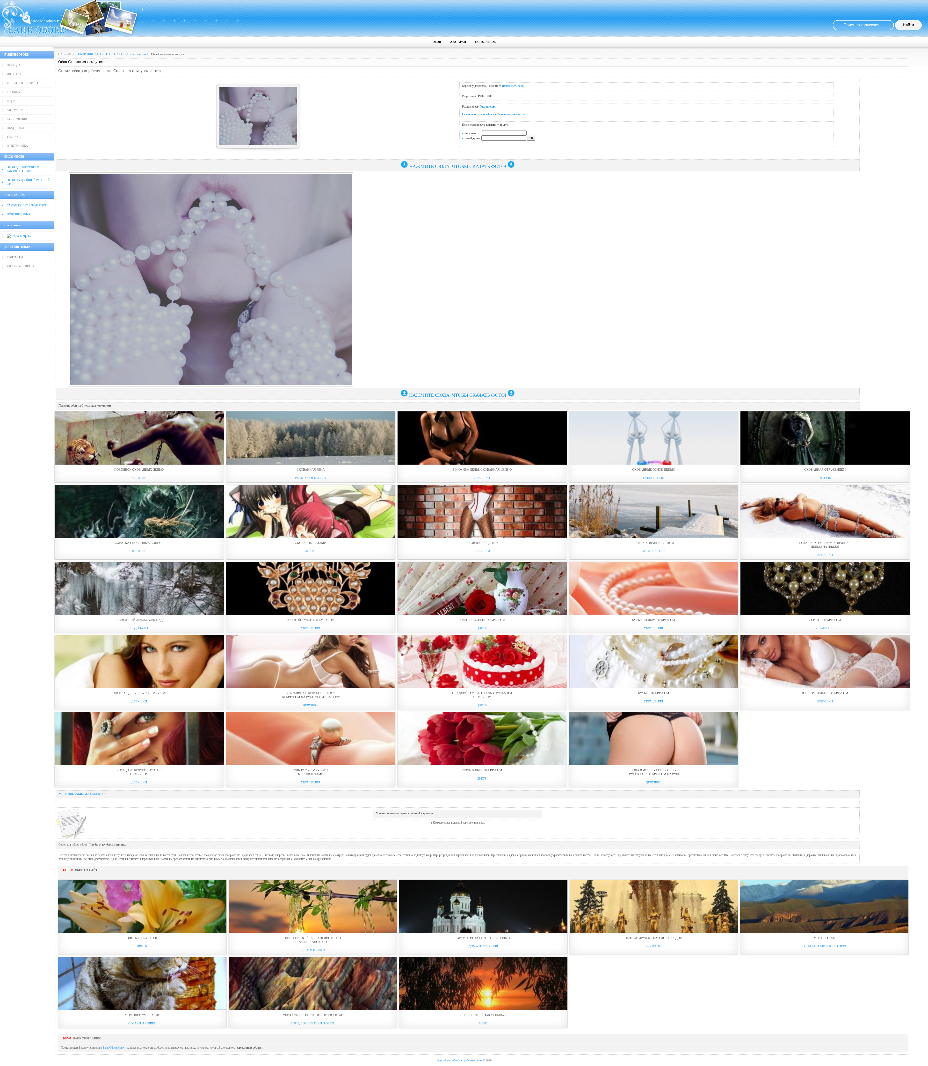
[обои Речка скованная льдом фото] (653, 511)
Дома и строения (483, 946)
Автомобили (17, 110)
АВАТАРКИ (458, 42)
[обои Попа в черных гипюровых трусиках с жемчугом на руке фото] (653, 738)
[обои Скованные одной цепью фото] (653, 438)
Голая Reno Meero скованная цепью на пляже (825, 544)
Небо (483, 1023)
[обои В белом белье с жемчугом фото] (825, 661)
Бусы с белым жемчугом (653, 620)
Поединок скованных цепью (139, 469)
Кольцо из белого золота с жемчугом (139, 772)
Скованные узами (310, 543)
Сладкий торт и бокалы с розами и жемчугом (482, 695)
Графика (13, 92)
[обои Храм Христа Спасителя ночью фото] (483, 906)
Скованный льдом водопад (139, 620)
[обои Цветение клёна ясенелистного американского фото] (313, 906)
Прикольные (653, 478)
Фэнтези (139, 478)
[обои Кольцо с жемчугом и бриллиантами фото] (310, 738)
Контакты (15, 257)
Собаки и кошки (142, 1023)
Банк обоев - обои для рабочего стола (459, 1060)
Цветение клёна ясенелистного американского (313, 940)
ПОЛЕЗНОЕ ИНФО (19, 214)
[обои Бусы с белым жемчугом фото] (653, 588)
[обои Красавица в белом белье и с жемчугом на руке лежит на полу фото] (310, 661)
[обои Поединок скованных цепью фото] (139, 438)
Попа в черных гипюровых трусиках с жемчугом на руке (653, 772)
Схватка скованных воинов (139, 543)
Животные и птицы (22, 83)
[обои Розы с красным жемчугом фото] (482, 588)
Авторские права (20, 266)
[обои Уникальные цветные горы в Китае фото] (313, 983)
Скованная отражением (825, 469)
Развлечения (17, 119)
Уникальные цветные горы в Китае (313, 1015)
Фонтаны (653, 946)
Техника (14, 137)
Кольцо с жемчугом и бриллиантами (310, 772)
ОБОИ (437, 42)
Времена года (654, 551)
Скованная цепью (482, 543)
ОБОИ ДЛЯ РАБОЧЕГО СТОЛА (98, 54)
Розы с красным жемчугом (482, 620)
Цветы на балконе (142, 938)
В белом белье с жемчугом (825, 693)
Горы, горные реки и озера (824, 946)
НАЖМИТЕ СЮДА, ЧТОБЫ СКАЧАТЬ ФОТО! (457, 166)
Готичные (825, 478)
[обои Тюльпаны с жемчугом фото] (482, 738)
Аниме (310, 551)
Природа (14, 65)
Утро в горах (824, 938)
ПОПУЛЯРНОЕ (485, 42)
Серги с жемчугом (825, 620)
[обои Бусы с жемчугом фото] (653, 661)
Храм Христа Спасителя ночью (483, 938)
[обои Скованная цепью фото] (482, 511)
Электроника (17, 145)
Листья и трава (312, 950)
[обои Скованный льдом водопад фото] (139, 588)
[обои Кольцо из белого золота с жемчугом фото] (139, 738)
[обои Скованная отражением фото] (825, 438)
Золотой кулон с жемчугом (311, 620)
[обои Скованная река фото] (310, 438)
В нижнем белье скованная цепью (482, 469)
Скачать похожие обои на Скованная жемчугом (493, 114)
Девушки (482, 478)
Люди (11, 101)
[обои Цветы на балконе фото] (142, 906)
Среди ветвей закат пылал (483, 1015)
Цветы (482, 628)
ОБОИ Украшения (134, 54)
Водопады (139, 628)
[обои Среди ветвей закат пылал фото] (483, 983)
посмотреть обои (513, 86)
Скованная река (311, 469)
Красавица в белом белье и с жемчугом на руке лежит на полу (310, 695)
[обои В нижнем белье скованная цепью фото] (482, 438)
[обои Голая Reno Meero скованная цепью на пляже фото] (825, 511)
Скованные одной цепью (653, 469)
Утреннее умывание (142, 1015)
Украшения (488, 106)
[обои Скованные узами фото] (310, 511)
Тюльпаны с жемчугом (482, 770)
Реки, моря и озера (310, 478)
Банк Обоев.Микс (113, 1047)
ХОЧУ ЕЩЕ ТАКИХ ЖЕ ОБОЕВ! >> (81, 794)
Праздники (15, 128)
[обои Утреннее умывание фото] (142, 983)
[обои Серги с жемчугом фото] (825, 588)
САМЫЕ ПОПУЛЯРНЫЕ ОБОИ (27, 205)
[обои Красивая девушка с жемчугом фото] (139, 661)
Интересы (14, 74)
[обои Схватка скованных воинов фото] (139, 511)
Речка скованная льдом (653, 543)
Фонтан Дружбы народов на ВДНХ (653, 938)
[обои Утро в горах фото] (824, 906)
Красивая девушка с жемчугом (139, 693)
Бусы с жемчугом (653, 693)
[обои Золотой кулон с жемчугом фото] (310, 588)
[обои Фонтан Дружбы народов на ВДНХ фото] (654, 906)
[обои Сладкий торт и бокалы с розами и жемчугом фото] (482, 661)
